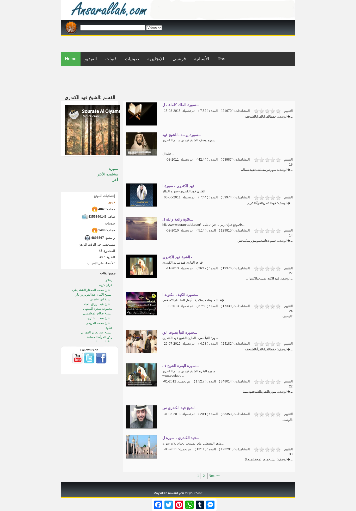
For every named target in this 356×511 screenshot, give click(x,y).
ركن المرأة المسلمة (100, 337)
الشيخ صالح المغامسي (98, 313)
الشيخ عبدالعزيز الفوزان (97, 332)
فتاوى (109, 328)
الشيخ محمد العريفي (99, 323)
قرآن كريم (106, 285)
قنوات (110, 58)
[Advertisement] (178, 38)
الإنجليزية (155, 58)
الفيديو (91, 58)
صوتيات (132, 58)
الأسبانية (201, 58)
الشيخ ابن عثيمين (101, 299)
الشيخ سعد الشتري (100, 318)
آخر (115, 180)
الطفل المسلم (103, 342)
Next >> (214, 476)
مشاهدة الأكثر (107, 174)
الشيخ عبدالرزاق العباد (98, 304)
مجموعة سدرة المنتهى (98, 309)
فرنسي (179, 58)
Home (70, 58)
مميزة (113, 169)
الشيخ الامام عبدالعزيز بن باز (94, 294)
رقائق (109, 280)
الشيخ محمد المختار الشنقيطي (92, 290)
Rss (221, 58)
